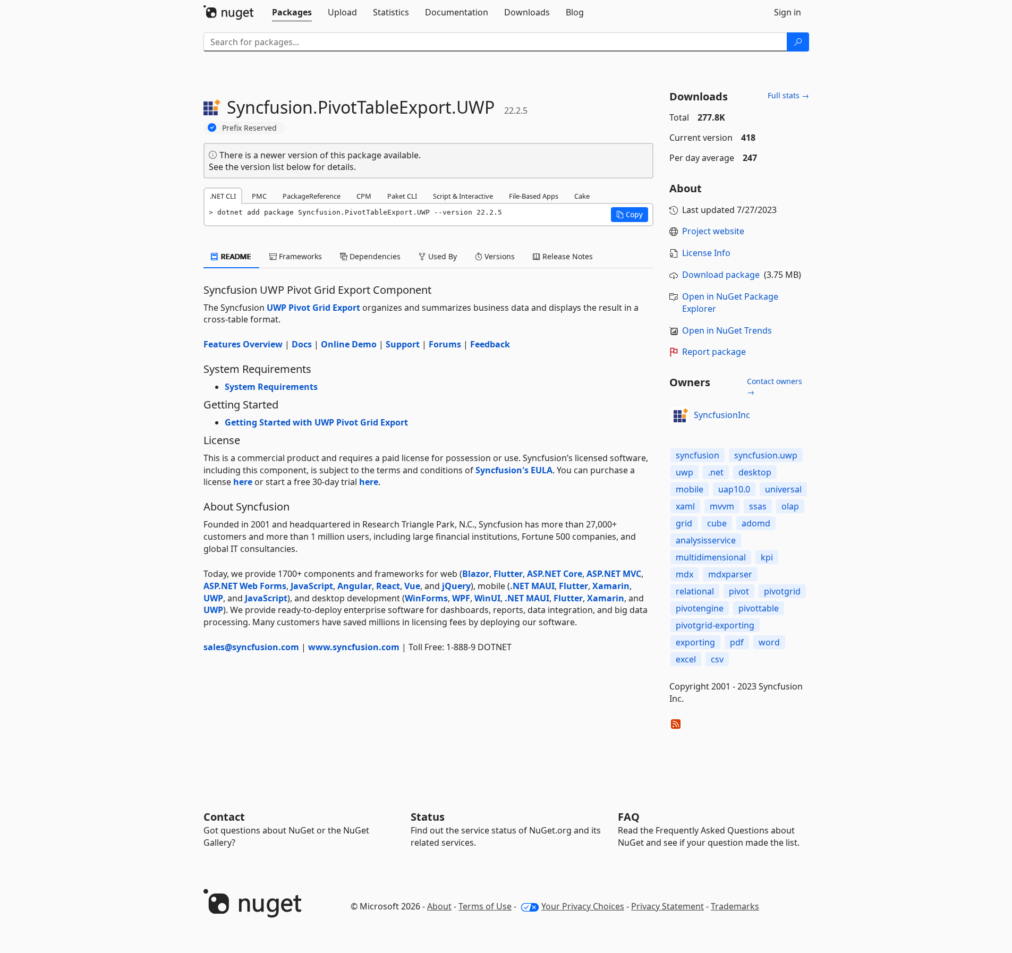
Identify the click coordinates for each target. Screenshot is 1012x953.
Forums (445, 344)
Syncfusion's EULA (513, 470)
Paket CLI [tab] (402, 196)
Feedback (490, 344)
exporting (695, 642)
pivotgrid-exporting (715, 625)
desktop (754, 472)
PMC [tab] (259, 196)
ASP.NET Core (554, 574)
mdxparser (730, 574)
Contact (224, 817)
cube (717, 523)
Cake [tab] (582, 196)
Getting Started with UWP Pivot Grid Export (316, 422)
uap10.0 (734, 489)
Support (403, 344)
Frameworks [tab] (299, 256)
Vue (412, 586)
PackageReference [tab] (312, 196)
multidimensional (711, 557)
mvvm (722, 506)
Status (428, 817)
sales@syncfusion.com (251, 647)
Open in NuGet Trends (727, 330)
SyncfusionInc (722, 415)
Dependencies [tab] (374, 256)
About (439, 906)
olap (790, 506)
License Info (706, 253)
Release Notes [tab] (566, 256)
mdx (684, 574)
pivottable (758, 608)
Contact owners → (774, 386)
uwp (684, 472)
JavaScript (312, 586)
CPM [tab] (363, 196)
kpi (767, 557)
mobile (689, 489)
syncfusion (697, 455)
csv (717, 659)
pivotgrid (782, 591)
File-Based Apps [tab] (533, 196)
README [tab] (235, 256)
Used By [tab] (441, 256)
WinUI (487, 598)
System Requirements (271, 387)
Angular (354, 586)
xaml (685, 506)
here (242, 482)
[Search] (798, 42)
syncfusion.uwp (765, 455)
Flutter (508, 574)
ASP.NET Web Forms (244, 586)
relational (695, 591)
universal (783, 489)
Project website (713, 231)
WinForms (426, 598)
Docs (302, 344)
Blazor (475, 574)
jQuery (456, 586)
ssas (758, 506)
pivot (739, 591)
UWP (213, 598)
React (388, 586)
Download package (721, 274)
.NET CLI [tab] (223, 196)
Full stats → (788, 95)
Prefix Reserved (249, 128)
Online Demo (349, 344)
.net (716, 472)
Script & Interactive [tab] (463, 196)
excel (686, 659)
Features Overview (243, 344)
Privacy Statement (667, 906)
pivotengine (700, 608)
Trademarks (735, 906)
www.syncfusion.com (353, 647)
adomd (756, 523)
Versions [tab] (498, 256)
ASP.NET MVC (613, 574)
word (769, 642)
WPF (461, 598)
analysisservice (706, 540)
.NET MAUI (532, 586)
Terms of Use (485, 906)
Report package (714, 352)
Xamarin (611, 586)
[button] (629, 214)
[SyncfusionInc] (680, 415)
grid (684, 523)
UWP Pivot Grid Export (313, 307)
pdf (737, 642)
